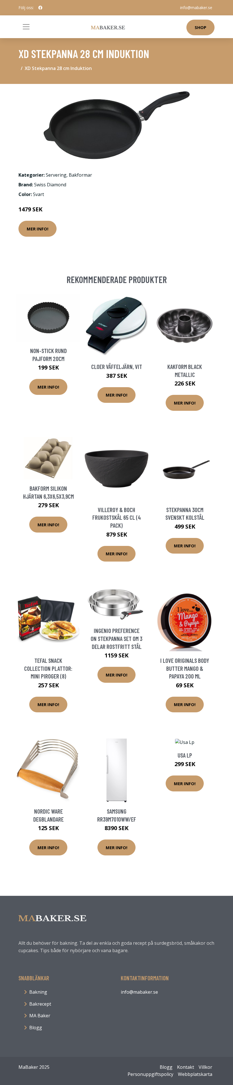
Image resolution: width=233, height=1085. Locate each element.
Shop (200, 27)
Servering (56, 175)
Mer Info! (37, 229)
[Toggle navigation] (26, 26)
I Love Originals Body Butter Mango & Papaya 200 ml (184, 668)
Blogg (35, 1027)
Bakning (38, 992)
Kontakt (185, 1067)
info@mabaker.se (196, 7)
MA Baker (39, 1015)
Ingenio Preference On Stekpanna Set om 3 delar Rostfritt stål (116, 638)
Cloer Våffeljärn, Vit (116, 366)
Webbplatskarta (195, 1074)
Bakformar (80, 175)
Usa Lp (185, 755)
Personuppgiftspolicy (150, 1074)
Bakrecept (40, 1004)
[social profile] (40, 7)
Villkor (205, 1067)
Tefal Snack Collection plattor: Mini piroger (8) (48, 668)
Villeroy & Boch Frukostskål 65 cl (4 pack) (116, 517)
